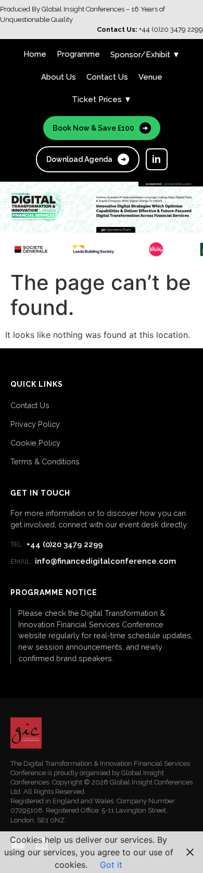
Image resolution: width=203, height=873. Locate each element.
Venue (150, 77)
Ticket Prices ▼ (102, 99)
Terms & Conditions (45, 461)
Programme (78, 54)
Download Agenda (86, 159)
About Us (58, 77)
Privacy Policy (35, 424)
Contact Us (107, 77)
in (156, 159)
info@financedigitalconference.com (93, 561)
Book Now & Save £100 (100, 128)
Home (34, 54)
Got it (111, 864)
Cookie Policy (35, 442)
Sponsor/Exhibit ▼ (145, 54)
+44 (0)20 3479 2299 (56, 544)
